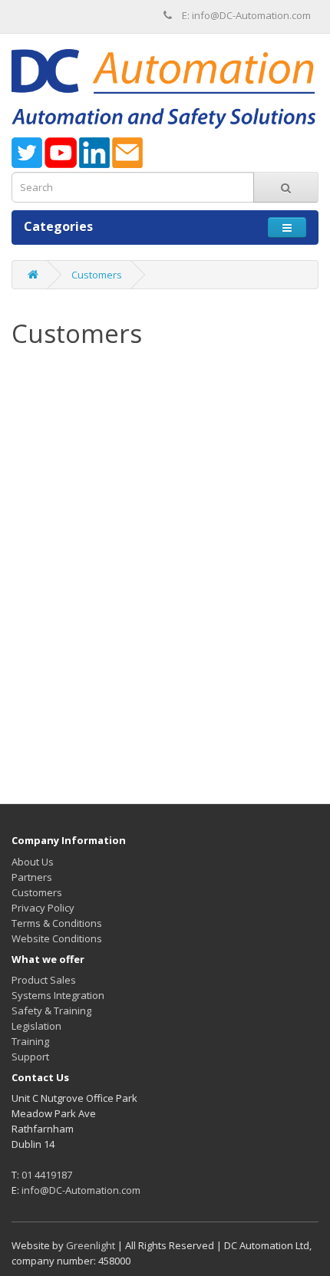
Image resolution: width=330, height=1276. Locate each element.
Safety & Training (51, 1010)
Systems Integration (58, 995)
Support (30, 1056)
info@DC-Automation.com (80, 1190)
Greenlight (90, 1245)
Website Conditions (57, 938)
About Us (33, 862)
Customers (96, 275)
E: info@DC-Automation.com (246, 15)
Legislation (36, 1026)
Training (30, 1041)
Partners (32, 877)
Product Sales (44, 980)
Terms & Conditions (57, 923)
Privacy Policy (43, 908)
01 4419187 (46, 1175)
